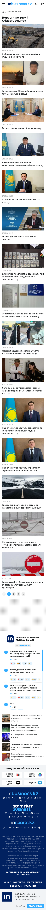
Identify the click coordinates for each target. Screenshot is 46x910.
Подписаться (35, 906)
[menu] (4, 4)
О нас (7, 886)
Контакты (19, 886)
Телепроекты (34, 886)
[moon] (36, 4)
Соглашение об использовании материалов (23, 877)
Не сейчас (20, 906)
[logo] (20, 4)
